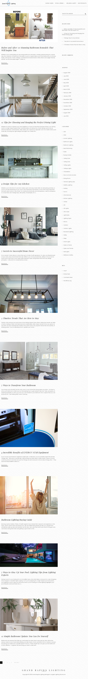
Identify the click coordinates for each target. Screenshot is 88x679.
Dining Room (67, 178)
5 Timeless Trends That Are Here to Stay (20, 318)
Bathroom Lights (68, 141)
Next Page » (16, 662)
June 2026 (66, 79)
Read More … (4, 63)
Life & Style (66, 211)
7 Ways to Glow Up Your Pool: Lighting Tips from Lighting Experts (28, 573)
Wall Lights (66, 251)
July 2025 (66, 116)
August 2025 (67, 112)
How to (65, 191)
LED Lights (66, 208)
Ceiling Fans (67, 158)
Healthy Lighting (68, 185)
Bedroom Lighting (68, 145)
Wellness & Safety (71, 3)
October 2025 (67, 106)
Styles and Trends (68, 248)
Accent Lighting (68, 138)
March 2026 (67, 89)
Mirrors (65, 221)
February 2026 (67, 92)
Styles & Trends (59, 3)
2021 (65, 131)
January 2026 (67, 96)
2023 (65, 135)
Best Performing (68, 148)
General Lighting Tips (69, 181)
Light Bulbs (66, 215)
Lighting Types (67, 218)
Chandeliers (67, 171)
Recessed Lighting (68, 231)
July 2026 (66, 76)
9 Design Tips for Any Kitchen (15, 183)
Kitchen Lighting (68, 198)
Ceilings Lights (67, 168)
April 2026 (66, 86)
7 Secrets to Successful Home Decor (17, 251)
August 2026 (67, 72)
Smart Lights (67, 241)
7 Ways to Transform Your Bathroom (18, 385)
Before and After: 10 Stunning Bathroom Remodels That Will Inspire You (27, 49)
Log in (65, 270)
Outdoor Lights (68, 228)
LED (64, 205)
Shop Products (82, 3)
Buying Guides (49, 3)
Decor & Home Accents (70, 175)
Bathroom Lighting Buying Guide (16, 519)
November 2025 (68, 102)
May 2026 (66, 82)
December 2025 (68, 99)
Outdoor (66, 225)
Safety (65, 235)
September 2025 (68, 109)
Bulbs (65, 151)
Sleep (65, 238)
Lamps (65, 201)
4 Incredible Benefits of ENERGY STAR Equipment (25, 452)
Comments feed (68, 277)
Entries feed (67, 274)
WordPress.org (67, 280)
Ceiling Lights (67, 165)
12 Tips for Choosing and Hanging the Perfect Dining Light (28, 122)
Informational (67, 195)
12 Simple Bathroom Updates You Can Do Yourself (24, 636)
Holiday (66, 188)
